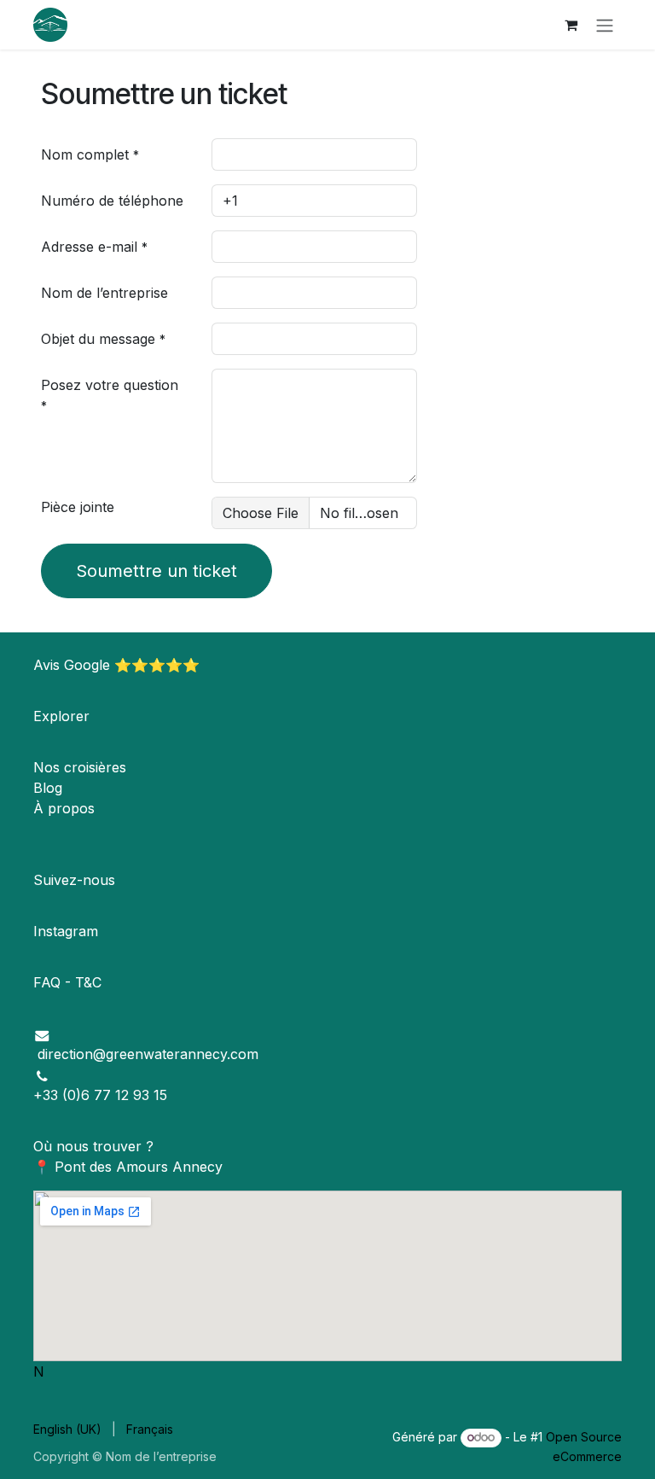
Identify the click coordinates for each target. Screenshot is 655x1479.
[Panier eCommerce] (571, 25)
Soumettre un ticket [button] (156, 571)
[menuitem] (67, 1429)
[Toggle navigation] (605, 25)
